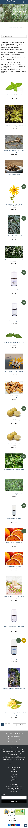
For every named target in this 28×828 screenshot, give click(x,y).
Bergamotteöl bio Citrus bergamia (14, 420)
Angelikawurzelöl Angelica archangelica (14, 150)
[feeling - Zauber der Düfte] (10, 1)
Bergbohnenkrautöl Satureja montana (14, 493)
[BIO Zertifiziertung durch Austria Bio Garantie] (20, 814)
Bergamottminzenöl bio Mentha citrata (14, 469)
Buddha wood (14, 658)
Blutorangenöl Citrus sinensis (14, 566)
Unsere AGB (14, 774)
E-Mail (3, 794)
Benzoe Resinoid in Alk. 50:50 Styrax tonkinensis (14, 396)
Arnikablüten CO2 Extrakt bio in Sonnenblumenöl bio (14, 205)
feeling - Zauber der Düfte (15, 815)
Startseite (5, 27)
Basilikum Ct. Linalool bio (14, 320)
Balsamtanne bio (14, 290)
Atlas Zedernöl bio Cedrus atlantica (14, 236)
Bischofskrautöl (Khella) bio (14, 518)
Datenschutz (14, 777)
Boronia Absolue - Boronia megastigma (14, 596)
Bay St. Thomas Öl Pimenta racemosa (14, 371)
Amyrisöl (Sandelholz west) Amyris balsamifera (14, 125)
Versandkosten (14, 771)
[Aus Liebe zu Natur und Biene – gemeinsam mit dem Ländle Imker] (12, 814)
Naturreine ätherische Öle (13, 27)
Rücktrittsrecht (14, 776)
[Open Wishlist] (25, 825)
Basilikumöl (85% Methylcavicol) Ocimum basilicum (14, 343)
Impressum (14, 781)
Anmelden (14, 802)
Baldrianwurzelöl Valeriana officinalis (14, 259)
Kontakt (14, 773)
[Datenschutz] (6, 814)
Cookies (14, 779)
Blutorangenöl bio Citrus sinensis (14, 542)
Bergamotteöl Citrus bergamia (14, 443)
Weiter (21, 724)
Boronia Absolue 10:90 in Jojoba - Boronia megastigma (14, 627)
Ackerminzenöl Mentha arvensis (14, 95)
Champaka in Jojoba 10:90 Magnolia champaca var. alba (14, 712)
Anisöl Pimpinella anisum (14, 174)
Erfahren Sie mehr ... (14, 764)
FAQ (14, 770)
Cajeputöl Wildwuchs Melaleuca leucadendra (14, 688)
